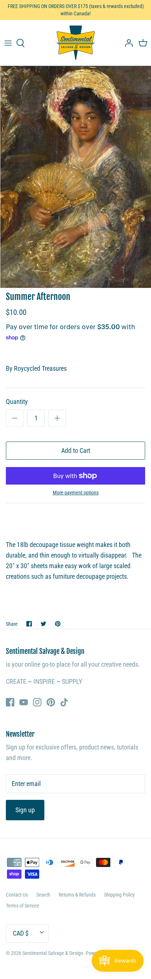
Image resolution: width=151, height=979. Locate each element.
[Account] (127, 43)
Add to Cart (75, 450)
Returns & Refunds (77, 895)
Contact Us (17, 895)
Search (43, 895)
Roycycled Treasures (40, 368)
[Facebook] (10, 702)
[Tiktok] (64, 702)
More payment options (76, 493)
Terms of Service (22, 906)
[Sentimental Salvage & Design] (75, 43)
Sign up (25, 810)
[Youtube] (23, 702)
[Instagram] (37, 702)
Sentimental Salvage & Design (52, 953)
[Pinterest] (51, 702)
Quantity (17, 401)
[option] (75, 177)
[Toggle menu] (8, 43)
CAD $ (21, 933)
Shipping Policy (119, 895)
